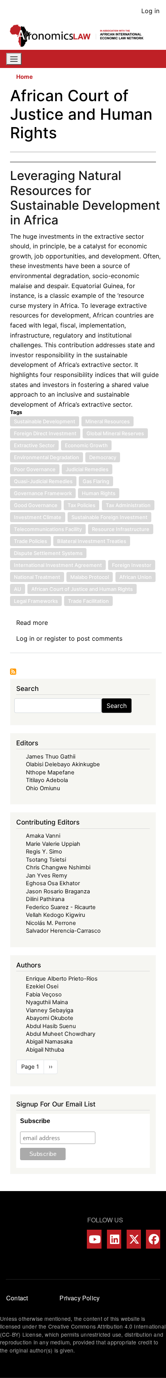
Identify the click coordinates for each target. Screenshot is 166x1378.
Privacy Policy (79, 1297)
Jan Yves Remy (46, 875)
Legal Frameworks (36, 601)
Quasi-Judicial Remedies (43, 481)
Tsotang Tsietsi (46, 859)
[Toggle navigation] (14, 59)
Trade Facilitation (88, 601)
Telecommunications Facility (48, 529)
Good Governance (36, 505)
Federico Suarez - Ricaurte (61, 907)
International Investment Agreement (58, 565)
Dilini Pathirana (45, 899)
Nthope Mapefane (50, 772)
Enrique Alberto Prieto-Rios (62, 978)
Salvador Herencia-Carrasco (63, 930)
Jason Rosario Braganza (58, 891)
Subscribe (35, 1121)
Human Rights (98, 493)
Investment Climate (37, 517)
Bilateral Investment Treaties (91, 541)
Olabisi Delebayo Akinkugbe (63, 764)
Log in (150, 11)
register (55, 638)
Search (117, 705)
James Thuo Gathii (50, 756)
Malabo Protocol (89, 577)
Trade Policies (30, 541)
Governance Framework (43, 493)
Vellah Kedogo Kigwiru (55, 914)
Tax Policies (81, 505)
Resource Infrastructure (120, 529)
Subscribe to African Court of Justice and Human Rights (13, 672)
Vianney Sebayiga (49, 1010)
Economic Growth (86, 445)
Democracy (102, 457)
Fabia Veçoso (44, 994)
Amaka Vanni (43, 835)
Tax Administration (128, 505)
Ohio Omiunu (43, 788)
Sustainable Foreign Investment (109, 517)
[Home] (80, 36)
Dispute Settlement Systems (48, 553)
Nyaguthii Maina (47, 1002)
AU (17, 589)
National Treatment (37, 577)
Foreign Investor (131, 565)
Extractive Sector (34, 445)
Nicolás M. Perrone (51, 923)
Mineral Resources (107, 421)
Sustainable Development (44, 421)
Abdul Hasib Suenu (51, 1026)
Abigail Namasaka (49, 1041)
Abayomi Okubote (49, 1018)
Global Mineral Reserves (115, 433)
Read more (32, 622)
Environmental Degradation (46, 457)
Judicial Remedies (87, 469)
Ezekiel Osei (42, 986)
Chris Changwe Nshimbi (58, 867)
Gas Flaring (96, 481)
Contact (17, 1297)
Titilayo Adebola (47, 780)
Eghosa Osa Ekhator (53, 883)
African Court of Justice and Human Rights (82, 589)
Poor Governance (35, 469)
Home (24, 76)
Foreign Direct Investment (45, 433)
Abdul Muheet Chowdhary (60, 1033)
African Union (135, 577)
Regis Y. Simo (44, 851)
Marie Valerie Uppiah (53, 843)
